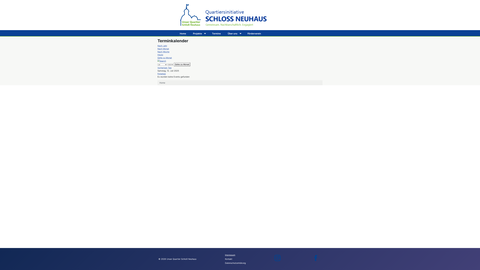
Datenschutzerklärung (235, 263)
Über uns (232, 33)
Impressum (230, 255)
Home (183, 33)
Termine (216, 33)
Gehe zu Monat (165, 57)
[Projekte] (204, 33)
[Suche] (162, 61)
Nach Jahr (162, 45)
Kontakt (228, 259)
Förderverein (254, 33)
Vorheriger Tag (165, 67)
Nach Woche (163, 51)
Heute (160, 55)
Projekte (197, 33)
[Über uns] (240, 33)
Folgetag (162, 73)
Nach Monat (163, 49)
